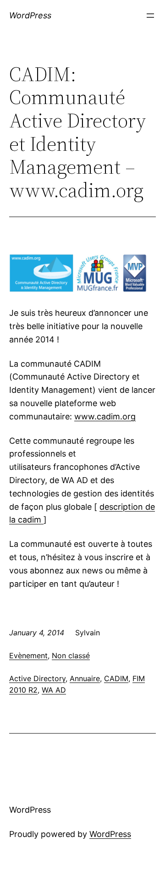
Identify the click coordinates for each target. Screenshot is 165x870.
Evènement (28, 655)
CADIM (116, 678)
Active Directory (37, 678)
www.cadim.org (105, 416)
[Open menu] (150, 15)
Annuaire (85, 678)
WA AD (54, 689)
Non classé (71, 655)
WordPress (30, 15)
